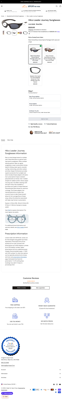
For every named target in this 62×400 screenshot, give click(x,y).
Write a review (21, 288)
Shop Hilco (39, 24)
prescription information (20, 257)
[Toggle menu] (1, 6)
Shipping (30, 29)
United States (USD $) (9, 384)
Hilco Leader (20, 227)
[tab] (3, 140)
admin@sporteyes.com (8, 365)
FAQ (9, 210)
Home (2, 16)
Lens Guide (31, 24)
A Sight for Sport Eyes (12, 388)
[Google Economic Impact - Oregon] (10, 346)
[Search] (56, 6)
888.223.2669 (5, 362)
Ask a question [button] (40, 288)
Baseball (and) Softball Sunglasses (15, 16)
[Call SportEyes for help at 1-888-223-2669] (44, 132)
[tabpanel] (31, 208)
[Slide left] (5, 24)
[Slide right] (24, 24)
